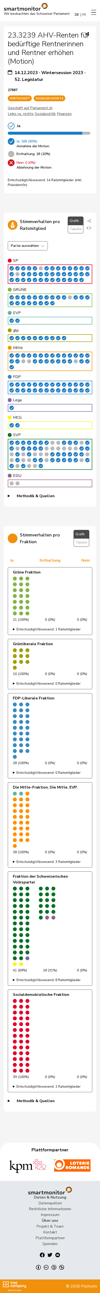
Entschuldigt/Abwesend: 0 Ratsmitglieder (49, 683)
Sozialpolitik (45, 113)
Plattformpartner (50, 1238)
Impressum (50, 1214)
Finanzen (64, 113)
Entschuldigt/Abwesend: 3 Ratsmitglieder (49, 861)
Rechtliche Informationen (50, 1209)
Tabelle (76, 229)
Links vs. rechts (21, 113)
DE (77, 14)
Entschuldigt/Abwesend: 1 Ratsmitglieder (49, 629)
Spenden (50, 1244)
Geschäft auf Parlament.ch (30, 108)
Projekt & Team (50, 1226)
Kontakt (50, 1232)
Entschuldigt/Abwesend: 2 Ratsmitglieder (49, 1086)
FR (84, 14)
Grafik (74, 220)
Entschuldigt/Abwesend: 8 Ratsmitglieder (49, 980)
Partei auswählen (25, 245)
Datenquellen (50, 1203)
